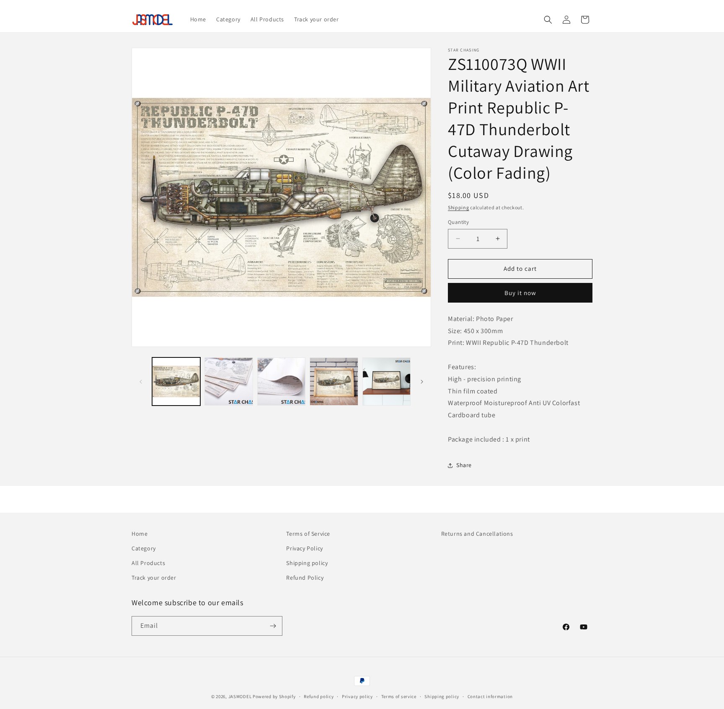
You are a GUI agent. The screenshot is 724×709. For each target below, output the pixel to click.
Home (139, 533)
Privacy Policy (304, 548)
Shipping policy (307, 563)
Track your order (154, 577)
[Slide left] (141, 381)
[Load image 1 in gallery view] (176, 381)
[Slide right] (422, 381)
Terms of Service (308, 533)
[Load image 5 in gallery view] (386, 381)
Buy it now (520, 293)
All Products (148, 563)
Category (144, 548)
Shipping (458, 207)
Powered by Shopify (274, 696)
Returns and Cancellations (477, 533)
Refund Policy (304, 577)
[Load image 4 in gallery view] (334, 381)
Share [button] (464, 465)
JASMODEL (240, 696)
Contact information (490, 696)
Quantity (458, 222)
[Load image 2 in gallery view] (228, 381)
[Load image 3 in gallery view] (281, 381)
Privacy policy (357, 696)
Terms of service (398, 696)
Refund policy (319, 696)
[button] (548, 19)
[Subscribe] (273, 626)
